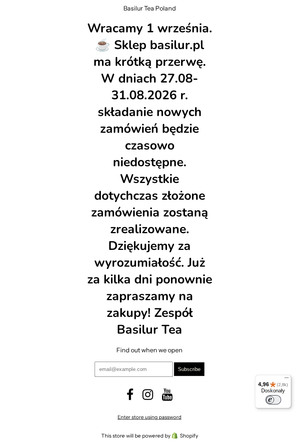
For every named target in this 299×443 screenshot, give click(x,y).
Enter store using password (149, 417)
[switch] (273, 399)
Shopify (189, 435)
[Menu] (286, 379)
